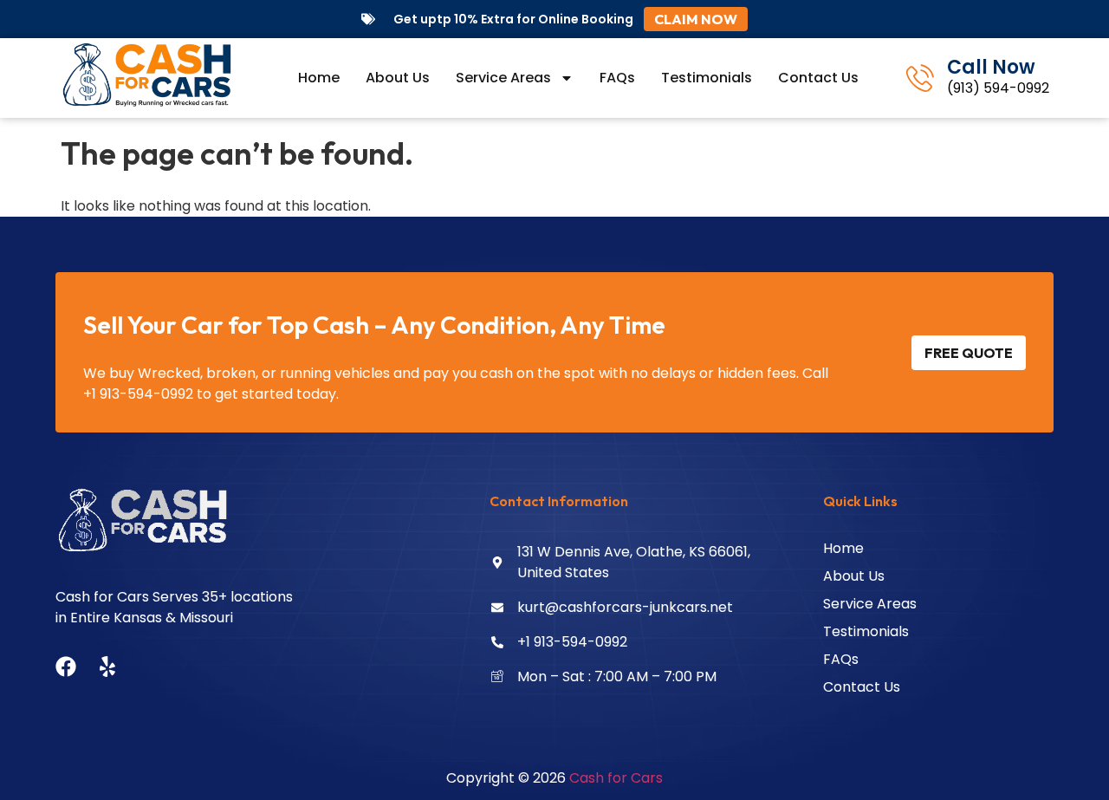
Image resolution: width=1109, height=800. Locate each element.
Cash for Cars (616, 778)
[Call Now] (920, 78)
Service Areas (503, 78)
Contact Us (818, 78)
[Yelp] (107, 666)
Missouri (206, 618)
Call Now (991, 67)
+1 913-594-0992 (138, 394)
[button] (696, 19)
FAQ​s (617, 78)
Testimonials (706, 78)
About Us (398, 78)
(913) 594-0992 (998, 88)
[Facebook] (65, 666)
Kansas (137, 618)
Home (319, 78)
